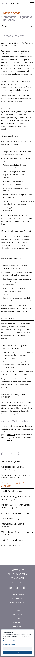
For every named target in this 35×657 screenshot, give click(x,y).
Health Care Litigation (11, 491)
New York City (17, 594)
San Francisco (17, 598)
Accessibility (17, 570)
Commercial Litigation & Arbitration (12, 484)
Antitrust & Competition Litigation (16, 513)
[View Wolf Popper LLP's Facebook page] (24, 587)
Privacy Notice (17, 578)
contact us (11, 434)
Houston (17, 614)
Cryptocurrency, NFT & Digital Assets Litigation (15, 498)
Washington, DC (17, 602)
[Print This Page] (17, 453)
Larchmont (17, 626)
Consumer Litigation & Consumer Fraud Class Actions (17, 476)
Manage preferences (9, 644)
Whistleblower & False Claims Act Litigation (17, 533)
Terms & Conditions (17, 574)
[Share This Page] (2, 453)
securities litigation (8, 114)
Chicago (18, 618)
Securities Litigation (10, 461)
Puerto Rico (17, 606)
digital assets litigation (12, 311)
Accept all (17, 652)
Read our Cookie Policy (9, 640)
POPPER (10, 3)
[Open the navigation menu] (32, 3)
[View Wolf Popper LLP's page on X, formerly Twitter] (17, 588)
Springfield (17, 622)
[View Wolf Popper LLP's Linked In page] (10, 588)
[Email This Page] (10, 454)
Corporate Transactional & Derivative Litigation (13, 468)
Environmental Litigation (12, 518)
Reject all (17, 648)
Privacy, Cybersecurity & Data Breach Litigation (15, 506)
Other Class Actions (10, 545)
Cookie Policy (17, 582)
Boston (17, 610)
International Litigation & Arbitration (12, 525)
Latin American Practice (12, 540)
